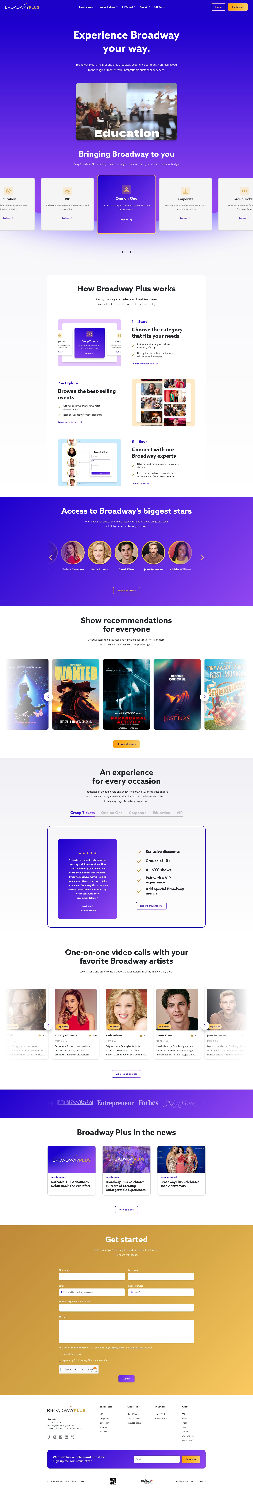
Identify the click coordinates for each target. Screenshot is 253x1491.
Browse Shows (133, 1418)
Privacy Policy (182, 1481)
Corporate (104, 1418)
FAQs (184, 1414)
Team (184, 1418)
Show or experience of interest (74, 1301)
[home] (22, 6)
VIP (101, 1414)
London (103, 1427)
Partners (185, 1431)
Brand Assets (188, 1440)
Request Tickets (134, 1423)
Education (104, 1423)
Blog (184, 1427)
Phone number (135, 1285)
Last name (133, 1270)
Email (61, 1285)
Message (63, 1317)
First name (64, 1270)
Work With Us (188, 1436)
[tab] (82, 813)
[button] (87, 8)
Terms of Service (198, 1481)
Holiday (103, 1431)
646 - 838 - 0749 (54, 1422)
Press (184, 1423)
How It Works (133, 1414)
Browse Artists (161, 1418)
